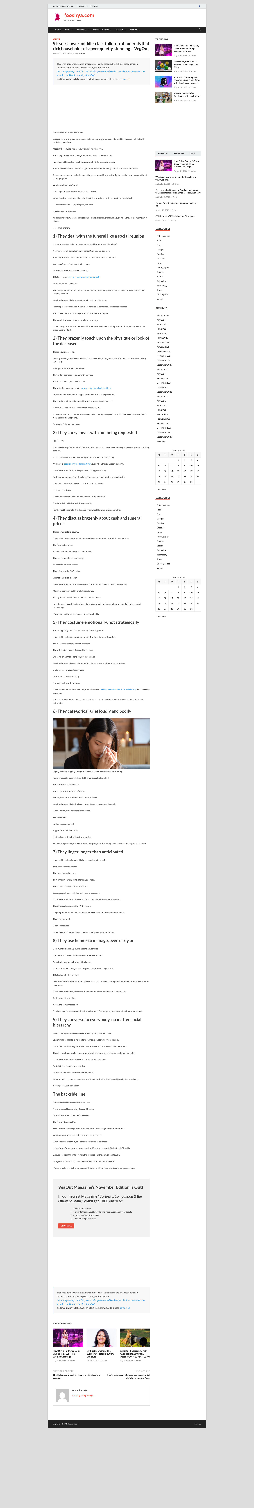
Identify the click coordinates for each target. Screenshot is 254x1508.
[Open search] (200, 30)
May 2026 (161, 328)
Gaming (160, 254)
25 (198, 476)
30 (185, 482)
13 (165, 471)
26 (159, 482)
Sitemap (197, 1424)
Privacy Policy (83, 6)
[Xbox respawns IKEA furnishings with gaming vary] (163, 93)
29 (178, 482)
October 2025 (163, 360)
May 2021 (161, 409)
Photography (163, 267)
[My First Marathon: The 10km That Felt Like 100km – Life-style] (102, 1338)
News (68, 30)
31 (191, 482)
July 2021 (161, 400)
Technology (162, 285)
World (160, 299)
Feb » (164, 489)
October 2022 (163, 387)
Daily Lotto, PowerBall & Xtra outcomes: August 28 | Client (186, 64)
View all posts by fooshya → (84, 1395)
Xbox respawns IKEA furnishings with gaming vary (187, 94)
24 (191, 476)
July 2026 (161, 319)
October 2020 (163, 432)
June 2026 (161, 324)
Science (119, 30)
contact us (125, 79)
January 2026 (163, 346)
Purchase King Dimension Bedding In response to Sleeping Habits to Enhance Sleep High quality (178, 191)
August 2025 (163, 369)
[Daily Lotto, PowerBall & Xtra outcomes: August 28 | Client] (163, 61)
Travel (159, 290)
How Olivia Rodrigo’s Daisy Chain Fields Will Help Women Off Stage (66, 1353)
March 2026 (162, 337)
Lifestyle (82, 30)
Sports (133, 30)
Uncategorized (163, 294)
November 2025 (164, 355)
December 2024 (164, 382)
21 (172, 476)
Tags (192, 153)
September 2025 (164, 364)
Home (58, 30)
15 (178, 471)
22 (178, 476)
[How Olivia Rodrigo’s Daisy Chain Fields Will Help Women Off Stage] (68, 1338)
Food (159, 240)
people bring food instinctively (77, 463)
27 (165, 482)
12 (159, 471)
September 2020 (164, 436)
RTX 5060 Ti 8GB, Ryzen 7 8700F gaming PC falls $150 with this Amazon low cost (186, 80)
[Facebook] (199, 6)
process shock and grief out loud (96, 388)
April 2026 (161, 333)
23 (185, 476)
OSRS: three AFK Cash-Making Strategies (174, 216)
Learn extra (66, 1226)
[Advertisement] (153, 17)
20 (165, 476)
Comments (178, 153)
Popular (163, 153)
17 (191, 471)
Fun (158, 245)
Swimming (161, 281)
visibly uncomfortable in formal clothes (118, 689)
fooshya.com (79, 15)
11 (198, 465)
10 (191, 465)
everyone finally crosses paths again (84, 277)
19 (159, 476)
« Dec (157, 489)
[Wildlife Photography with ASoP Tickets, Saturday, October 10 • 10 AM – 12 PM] (135, 1338)
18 (198, 471)
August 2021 (163, 396)
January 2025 (163, 378)
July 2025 (161, 373)
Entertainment (101, 30)
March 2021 (162, 414)
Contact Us (94, 6)
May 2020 (161, 441)
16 (185, 471)
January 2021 (163, 423)
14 (172, 471)
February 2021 (163, 418)
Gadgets (160, 249)
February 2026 (163, 342)
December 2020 (164, 427)
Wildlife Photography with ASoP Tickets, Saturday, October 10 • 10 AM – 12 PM (135, 1353)
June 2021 (161, 405)
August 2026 (163, 315)
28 (172, 482)
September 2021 (164, 391)
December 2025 (164, 351)
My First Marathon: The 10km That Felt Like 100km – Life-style (101, 1353)
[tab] (162, 154)
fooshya (82, 53)
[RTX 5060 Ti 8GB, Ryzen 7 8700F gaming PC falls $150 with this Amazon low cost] (163, 77)
